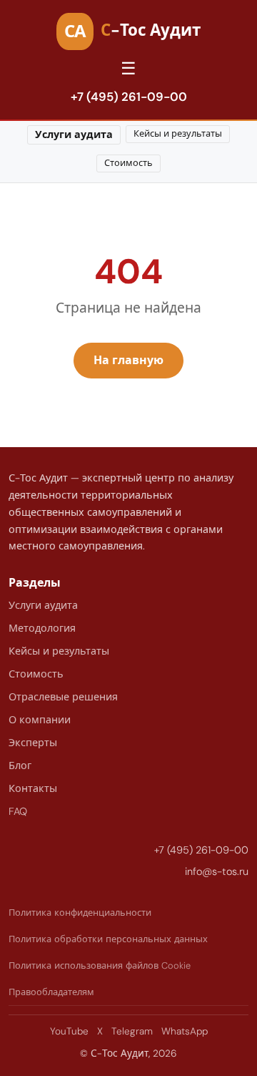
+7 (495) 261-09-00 (129, 96)
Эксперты (33, 742)
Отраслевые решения (63, 696)
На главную (128, 360)
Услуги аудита (74, 134)
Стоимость (128, 163)
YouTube (69, 1031)
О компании (40, 719)
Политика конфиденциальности (80, 912)
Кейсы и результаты (177, 133)
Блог (20, 765)
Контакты (33, 788)
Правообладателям (51, 992)
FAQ (18, 811)
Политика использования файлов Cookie (100, 965)
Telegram (132, 1031)
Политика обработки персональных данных (108, 939)
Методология (42, 628)
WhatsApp (184, 1031)
